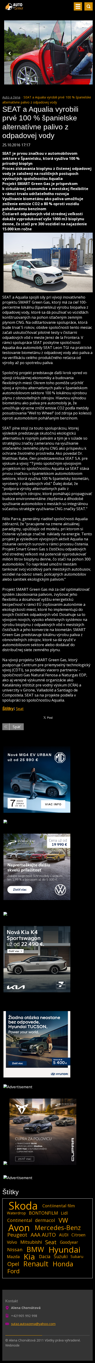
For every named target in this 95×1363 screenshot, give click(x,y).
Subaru (77, 1256)
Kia (29, 1256)
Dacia (44, 1256)
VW (63, 1220)
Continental (19, 1220)
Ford (13, 1271)
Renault (35, 1263)
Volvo (12, 1242)
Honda (63, 1263)
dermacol (45, 1220)
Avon (19, 1227)
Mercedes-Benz (58, 1227)
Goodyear (69, 1242)
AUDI (63, 1235)
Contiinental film (58, 1205)
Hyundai (64, 1249)
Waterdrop (16, 1213)
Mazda (13, 1256)
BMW (35, 1249)
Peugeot (17, 1234)
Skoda (23, 1205)
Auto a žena (11, 97)
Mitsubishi (31, 1242)
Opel (13, 1263)
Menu (78, 6)
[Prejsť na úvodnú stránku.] (14, 8)
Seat (20, 708)
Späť (17, 726)
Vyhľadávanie (88, 6)
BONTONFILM (43, 1213)
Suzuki (61, 1256)
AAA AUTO (43, 1234)
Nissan (15, 1249)
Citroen (78, 1235)
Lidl (64, 1213)
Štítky (8, 708)
